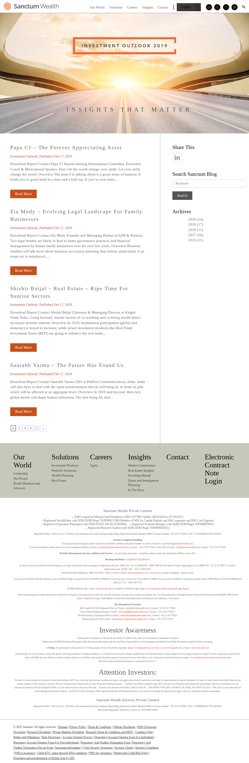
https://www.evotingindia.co (168, 648)
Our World (22, 461)
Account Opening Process (77, 737)
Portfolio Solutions (64, 470)
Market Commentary (141, 465)
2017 (192, 235)
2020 (192, 219)
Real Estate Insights (141, 470)
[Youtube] (231, 729)
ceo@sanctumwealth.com (188, 547)
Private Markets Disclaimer (68, 732)
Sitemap (62, 727)
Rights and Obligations (26, 737)
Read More (23, 194)
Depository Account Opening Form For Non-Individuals (46, 742)
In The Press (136, 490)
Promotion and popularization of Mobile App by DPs (44, 758)
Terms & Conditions (99, 727)
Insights (139, 457)
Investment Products (65, 465)
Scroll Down (124, 115)
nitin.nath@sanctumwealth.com (133, 612)
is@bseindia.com (112, 569)
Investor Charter (124, 747)
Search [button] (243, 7)
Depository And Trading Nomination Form (105, 742)
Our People (20, 478)
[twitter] (204, 155)
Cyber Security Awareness (97, 747)
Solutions (65, 457)
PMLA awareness (25, 753)
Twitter (226, 7)
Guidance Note (144, 732)
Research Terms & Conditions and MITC (109, 732)
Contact (177, 457)
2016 (192, 240)
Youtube (234, 7)
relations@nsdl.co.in (137, 573)
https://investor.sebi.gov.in (102, 588)
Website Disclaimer (124, 727)
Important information (67, 747)
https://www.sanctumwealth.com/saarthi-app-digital (164, 588)
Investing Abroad (139, 475)
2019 (192, 224)
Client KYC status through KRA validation (62, 753)
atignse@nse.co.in (189, 565)
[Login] (189, 10)
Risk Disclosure (51, 737)
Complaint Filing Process (138, 559)
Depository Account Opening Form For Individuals (124, 737)
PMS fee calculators (100, 753)
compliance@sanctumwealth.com (113, 547)
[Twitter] (222, 729)
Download (174, 598)
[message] (217, 155)
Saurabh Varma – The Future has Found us (67, 365)
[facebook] (191, 155)
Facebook (217, 7)
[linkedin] (178, 155)
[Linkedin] (203, 729)
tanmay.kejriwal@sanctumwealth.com (129, 619)
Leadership (20, 473)
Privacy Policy (77, 727)
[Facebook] (212, 729)
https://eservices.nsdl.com (197, 648)
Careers (101, 457)
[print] (230, 155)
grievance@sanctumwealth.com (178, 543)
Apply (94, 465)
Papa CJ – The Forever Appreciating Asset (66, 147)
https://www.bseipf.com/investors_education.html (207, 657)
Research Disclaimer (39, 732)
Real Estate (59, 480)
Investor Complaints (147, 747)
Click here (155, 573)
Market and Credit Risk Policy (131, 753)
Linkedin (209, 7)
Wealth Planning (62, 475)
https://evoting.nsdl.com (139, 648)
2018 (192, 230)
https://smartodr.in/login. (89, 598)
